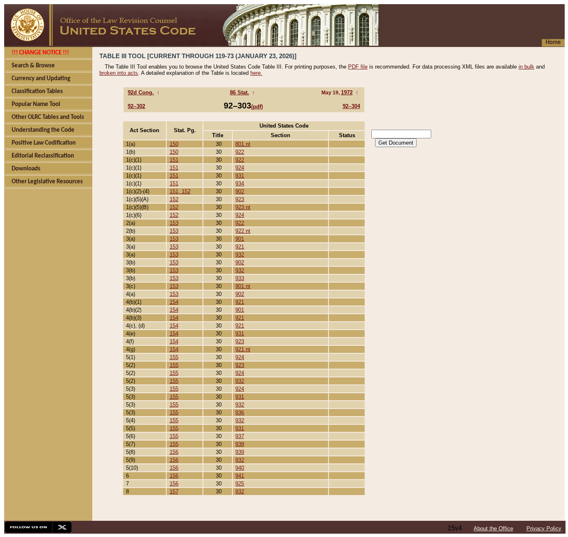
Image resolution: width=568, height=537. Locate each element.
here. (256, 73)
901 (239, 239)
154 (174, 302)
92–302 (136, 106)
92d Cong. (141, 92)
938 (239, 444)
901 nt (242, 286)
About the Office (493, 528)
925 (239, 483)
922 (239, 152)
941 (239, 476)
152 (174, 199)
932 (239, 254)
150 (174, 144)
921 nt (242, 349)
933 (239, 278)
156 (174, 452)
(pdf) (257, 106)
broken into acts (118, 73)
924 (239, 168)
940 (239, 468)
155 (174, 357)
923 (239, 199)
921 (239, 247)
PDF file (358, 67)
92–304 (351, 106)
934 (239, 183)
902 (239, 191)
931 (239, 175)
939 (239, 452)
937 (239, 436)
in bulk (526, 67)
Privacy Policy (543, 528)
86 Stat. (239, 92)
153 (174, 223)
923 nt (242, 207)
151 (174, 160)
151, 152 (180, 191)
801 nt (242, 144)
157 (174, 491)
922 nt (242, 231)
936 (239, 412)
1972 (347, 92)
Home (553, 42)
